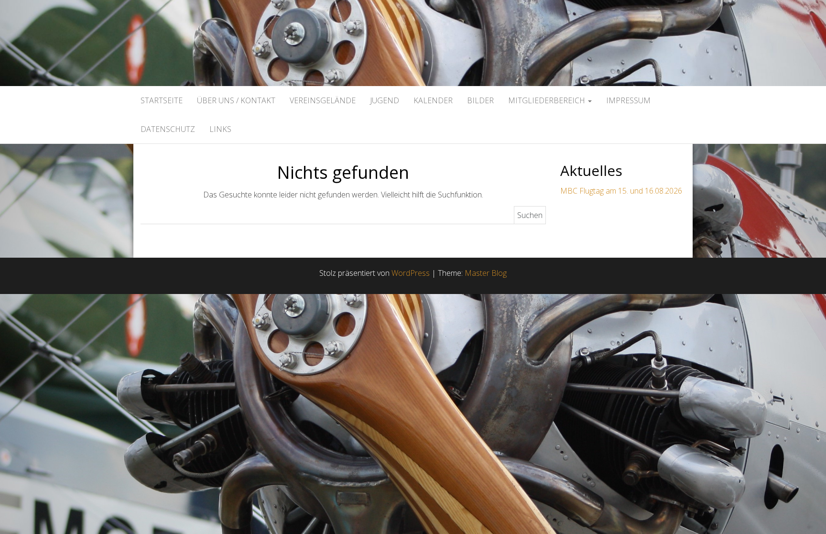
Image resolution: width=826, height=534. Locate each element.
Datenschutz (168, 129)
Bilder (480, 100)
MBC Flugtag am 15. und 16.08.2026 (621, 190)
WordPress (410, 273)
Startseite (162, 100)
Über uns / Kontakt (236, 100)
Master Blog (486, 273)
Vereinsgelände (323, 100)
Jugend (384, 100)
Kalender (433, 100)
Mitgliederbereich (547, 100)
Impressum (628, 100)
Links (220, 129)
